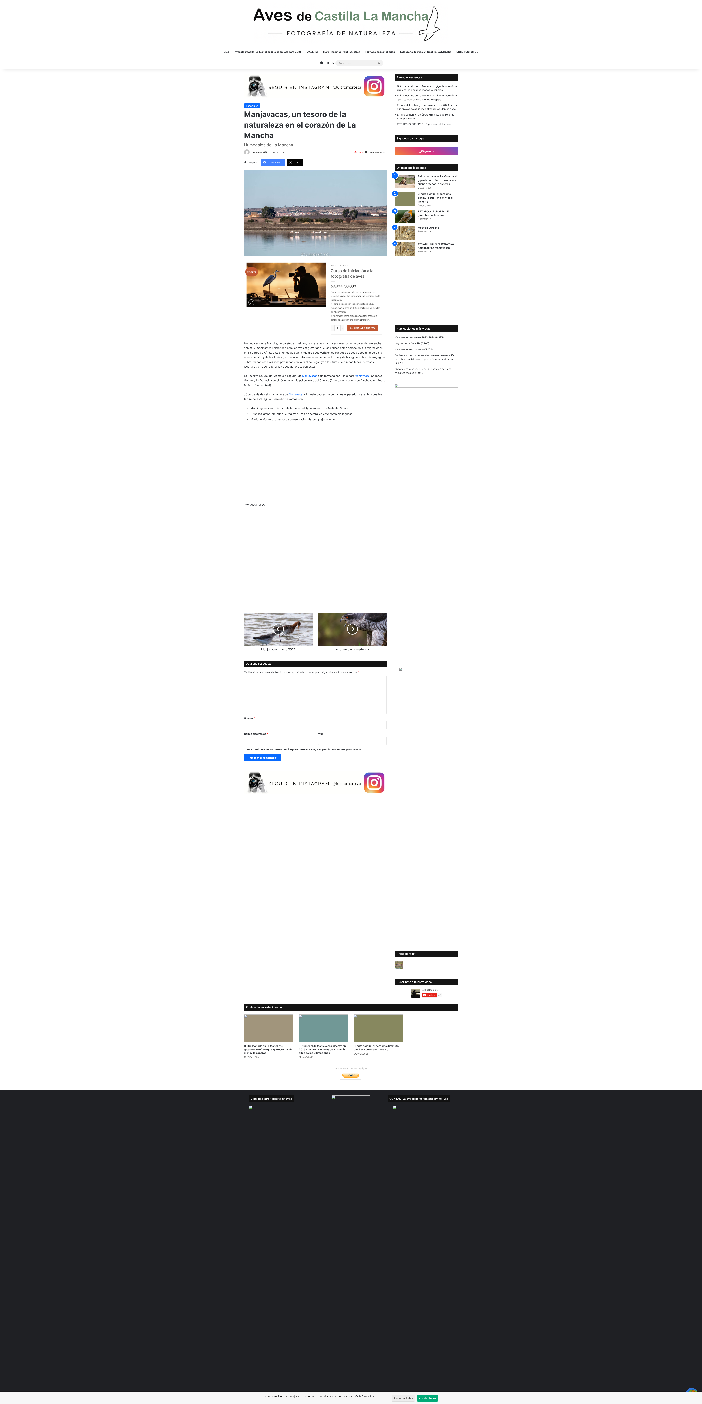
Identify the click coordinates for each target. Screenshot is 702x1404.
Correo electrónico (256, 733)
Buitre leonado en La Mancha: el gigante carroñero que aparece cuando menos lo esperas (437, 180)
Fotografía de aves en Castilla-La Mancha (425, 51)
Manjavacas (309, 376)
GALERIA (312, 51)
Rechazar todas (403, 1398)
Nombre (249, 718)
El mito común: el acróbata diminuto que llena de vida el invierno (435, 197)
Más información (363, 1396)
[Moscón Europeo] (405, 233)
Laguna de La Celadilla (407, 343)
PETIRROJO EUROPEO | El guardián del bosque (424, 124)
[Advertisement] (315, 560)
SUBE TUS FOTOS (467, 51)
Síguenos (428, 151)
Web (320, 733)
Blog (226, 51)
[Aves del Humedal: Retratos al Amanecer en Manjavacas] (405, 249)
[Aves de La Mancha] (351, 24)
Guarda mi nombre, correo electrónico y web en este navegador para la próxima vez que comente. (304, 749)
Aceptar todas (427, 1398)
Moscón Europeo (428, 227)
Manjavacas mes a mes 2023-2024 (415, 337)
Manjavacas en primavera (409, 349)
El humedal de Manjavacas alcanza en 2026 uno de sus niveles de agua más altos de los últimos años (322, 1049)
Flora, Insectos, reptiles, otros (341, 51)
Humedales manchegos (380, 51)
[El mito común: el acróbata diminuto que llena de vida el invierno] (405, 199)
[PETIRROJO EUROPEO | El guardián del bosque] (405, 216)
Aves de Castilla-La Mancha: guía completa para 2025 (268, 51)
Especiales (252, 105)
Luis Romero (257, 152)
